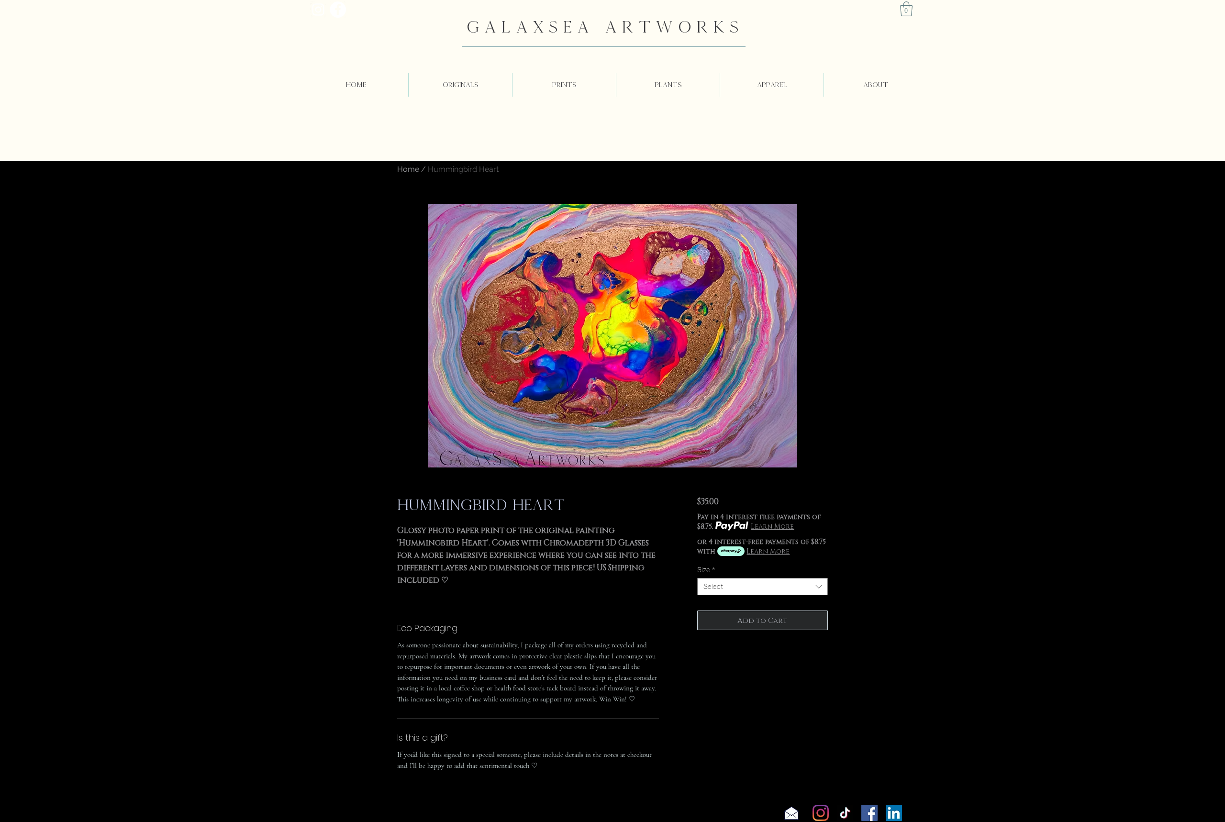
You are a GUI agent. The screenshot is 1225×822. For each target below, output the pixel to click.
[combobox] (762, 586)
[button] (906, 8)
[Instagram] (821, 813)
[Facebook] (869, 813)
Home (408, 169)
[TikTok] (845, 813)
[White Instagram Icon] (318, 9)
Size (706, 570)
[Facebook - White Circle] (338, 9)
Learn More (772, 526)
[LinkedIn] (894, 813)
